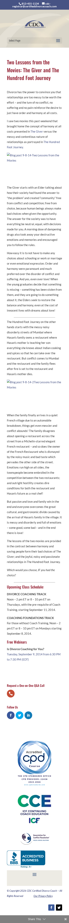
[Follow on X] (59, 907)
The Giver (37, 131)
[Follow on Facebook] (51, 907)
